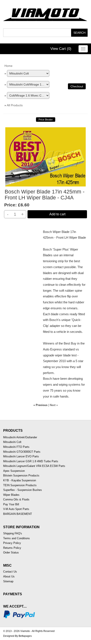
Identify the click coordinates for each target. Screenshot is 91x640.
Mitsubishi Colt (12, 442)
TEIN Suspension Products (20, 485)
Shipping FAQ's (12, 533)
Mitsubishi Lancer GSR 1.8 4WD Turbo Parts (30, 461)
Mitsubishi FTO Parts (16, 446)
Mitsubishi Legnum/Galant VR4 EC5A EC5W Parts (34, 466)
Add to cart (57, 214)
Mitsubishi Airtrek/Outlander (20, 437)
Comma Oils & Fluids (16, 499)
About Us (9, 576)
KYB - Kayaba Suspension (19, 480)
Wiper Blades (11, 494)
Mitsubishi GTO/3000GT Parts (21, 451)
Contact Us (10, 571)
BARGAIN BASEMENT (17, 513)
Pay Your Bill (11, 504)
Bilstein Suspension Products (21, 475)
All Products (15, 105)
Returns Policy (12, 547)
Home (8, 65)
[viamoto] (45, 13)
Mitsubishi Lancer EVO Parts (21, 456)
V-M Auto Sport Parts (16, 509)
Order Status (11, 552)
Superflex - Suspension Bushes (22, 490)
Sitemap (8, 581)
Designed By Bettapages (17, 635)
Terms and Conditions (16, 538)
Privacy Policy (12, 543)
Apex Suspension (14, 470)
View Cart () (60, 49)
